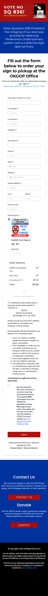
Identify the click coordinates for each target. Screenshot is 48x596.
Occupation (13, 141)
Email (11, 162)
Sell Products (14, 215)
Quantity (15, 249)
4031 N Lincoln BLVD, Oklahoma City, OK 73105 (24, 86)
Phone (11, 151)
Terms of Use (22, 424)
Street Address (15, 183)
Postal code (13, 205)
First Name (13, 108)
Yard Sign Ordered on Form (19, 98)
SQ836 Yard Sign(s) (21, 240)
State (28, 194)
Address (11, 173)
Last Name (13, 119)
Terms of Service (31, 448)
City (10, 194)
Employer (12, 130)
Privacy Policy (23, 421)
